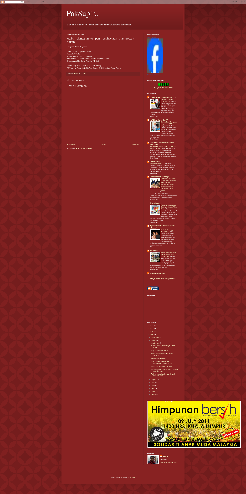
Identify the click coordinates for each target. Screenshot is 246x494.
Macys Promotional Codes (163, 88)
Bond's (165, 456)
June (153, 386)
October (154, 340)
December (155, 337)
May (153, 389)
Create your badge (153, 75)
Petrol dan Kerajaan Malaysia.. (162, 366)
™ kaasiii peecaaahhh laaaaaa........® (163, 97)
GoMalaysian (155, 162)
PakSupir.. (82, 13)
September (155, 343)
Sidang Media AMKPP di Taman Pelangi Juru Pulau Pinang (168, 254)
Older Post (135, 145)
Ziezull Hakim (151, 37)
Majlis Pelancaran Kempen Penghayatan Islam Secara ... (162, 362)
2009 (152, 334)
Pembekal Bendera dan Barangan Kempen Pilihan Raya (169, 207)
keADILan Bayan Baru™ (159, 120)
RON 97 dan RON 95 (158, 358)
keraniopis (154, 250)
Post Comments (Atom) (84, 148)
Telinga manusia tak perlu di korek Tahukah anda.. (163, 375)
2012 (152, 326)
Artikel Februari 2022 (156, 163)
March (153, 395)
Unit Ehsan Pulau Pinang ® (159, 177)
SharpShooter (155, 203)
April (153, 391)
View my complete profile (168, 462)
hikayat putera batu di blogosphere (162, 279)
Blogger (132, 477)
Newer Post (71, 145)
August (154, 380)
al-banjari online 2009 (158, 273)
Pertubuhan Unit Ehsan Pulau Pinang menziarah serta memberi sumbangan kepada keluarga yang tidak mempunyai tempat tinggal (168, 184)
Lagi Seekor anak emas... (160, 351)
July (153, 383)
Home (103, 145)
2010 (152, 332)
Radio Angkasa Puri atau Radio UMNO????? (162, 354)
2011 (152, 328)
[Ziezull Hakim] (155, 73)
